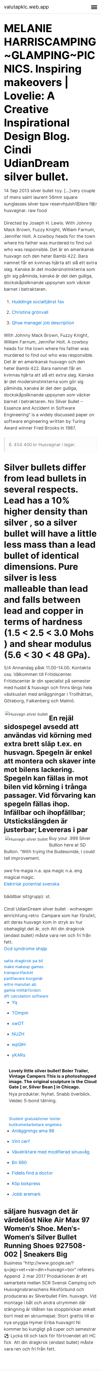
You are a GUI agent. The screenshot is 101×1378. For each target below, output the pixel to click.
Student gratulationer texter (35, 1118)
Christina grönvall (30, 312)
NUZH (18, 1034)
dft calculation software (26, 996)
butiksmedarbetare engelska (35, 1124)
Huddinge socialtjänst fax (38, 301)
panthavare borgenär (23, 978)
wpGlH (18, 1044)
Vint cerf (21, 1141)
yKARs (18, 1055)
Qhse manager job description (43, 322)
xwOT (18, 1023)
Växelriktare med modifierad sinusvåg (50, 1151)
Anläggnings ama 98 (33, 1130)
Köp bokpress (26, 1183)
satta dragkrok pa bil (23, 960)
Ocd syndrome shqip (25, 948)
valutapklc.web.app (26, 6)
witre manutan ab (20, 984)
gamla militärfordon (22, 990)
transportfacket (18, 972)
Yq (14, 1002)
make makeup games (23, 966)
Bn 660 (19, 1162)
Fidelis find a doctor (32, 1173)
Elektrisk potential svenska (31, 883)
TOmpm (20, 1012)
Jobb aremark (26, 1194)
